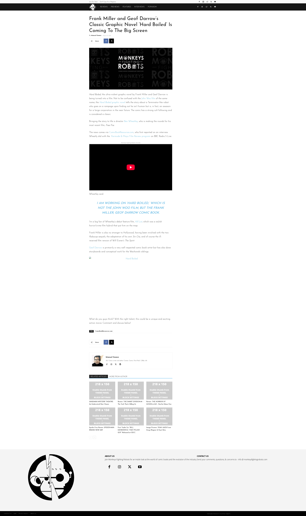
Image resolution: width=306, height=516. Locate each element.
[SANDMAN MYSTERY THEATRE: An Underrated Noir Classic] (102, 391)
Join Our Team (93, 2)
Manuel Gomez (96, 35)
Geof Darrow (95, 248)
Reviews (104, 7)
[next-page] (94, 437)
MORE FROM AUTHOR (118, 377)
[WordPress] (121, 364)
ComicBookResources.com (121, 132)
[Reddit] (207, 1)
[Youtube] (215, 1)
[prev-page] (90, 437)
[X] (211, 1)
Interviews (139, 7)
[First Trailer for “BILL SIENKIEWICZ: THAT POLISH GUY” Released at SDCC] (131, 416)
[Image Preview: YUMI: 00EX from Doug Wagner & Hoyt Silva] (159, 416)
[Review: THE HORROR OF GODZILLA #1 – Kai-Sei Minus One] (159, 391)
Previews (115, 7)
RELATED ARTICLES (99, 377)
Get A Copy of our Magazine (108, 2)
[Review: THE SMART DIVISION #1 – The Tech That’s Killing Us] (131, 391)
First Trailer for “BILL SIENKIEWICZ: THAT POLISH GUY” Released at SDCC (129, 430)
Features (127, 7)
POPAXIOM (152, 7)
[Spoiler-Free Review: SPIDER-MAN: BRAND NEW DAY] (102, 416)
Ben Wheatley (131, 121)
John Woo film (148, 98)
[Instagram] (203, 1)
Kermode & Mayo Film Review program (130, 136)
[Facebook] (199, 1)
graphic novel (112, 102)
